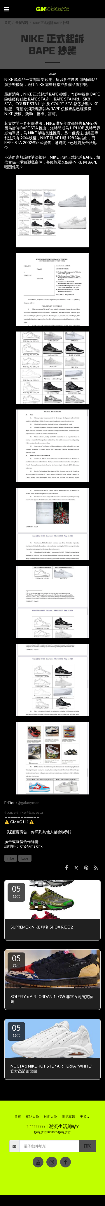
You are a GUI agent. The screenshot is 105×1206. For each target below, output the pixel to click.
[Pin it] (86, 867)
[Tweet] (76, 867)
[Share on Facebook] (66, 867)
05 (16, 891)
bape (25, 858)
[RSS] (96, 867)
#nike (21, 812)
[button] (6, 9)
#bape (9, 812)
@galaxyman (28, 802)
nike (10, 858)
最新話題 (21, 23)
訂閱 (87, 1145)
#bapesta (35, 812)
